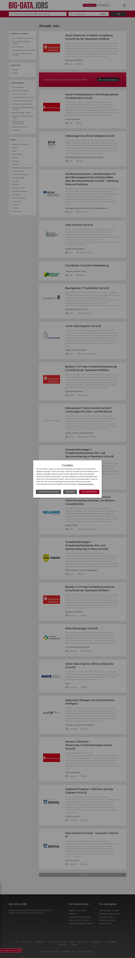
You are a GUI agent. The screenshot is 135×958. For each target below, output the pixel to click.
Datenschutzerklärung (86, 484)
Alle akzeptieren (89, 492)
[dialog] (67, 479)
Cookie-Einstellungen (48, 492)
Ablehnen (70, 492)
